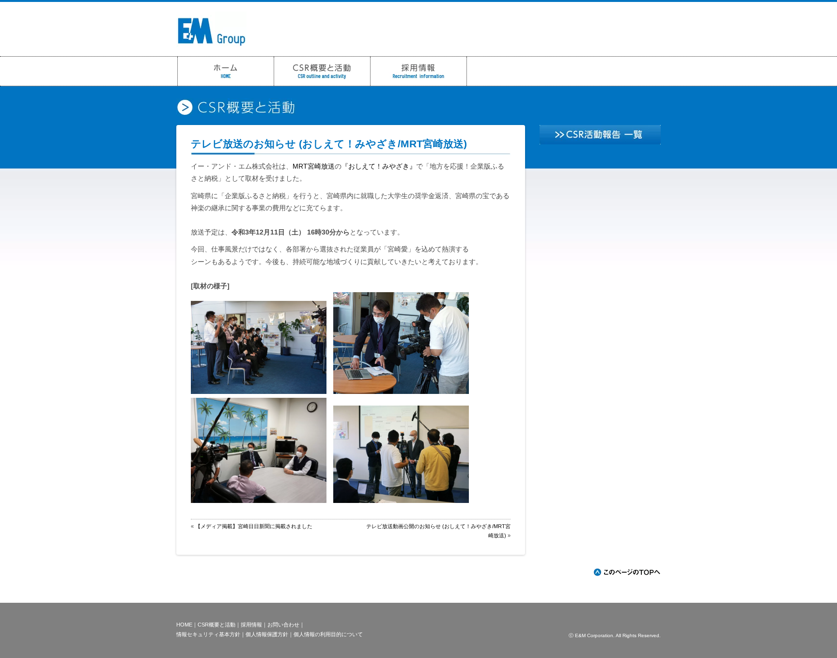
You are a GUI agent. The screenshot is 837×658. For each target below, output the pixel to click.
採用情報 (251, 624)
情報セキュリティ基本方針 (208, 634)
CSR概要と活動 (216, 624)
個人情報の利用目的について (328, 634)
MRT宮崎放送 (314, 166)
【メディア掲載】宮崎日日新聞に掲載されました (253, 526)
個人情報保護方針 (267, 634)
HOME (184, 624)
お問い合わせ (283, 624)
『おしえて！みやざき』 (378, 166)
